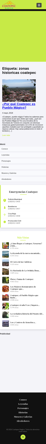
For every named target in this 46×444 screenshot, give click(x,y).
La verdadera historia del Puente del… (27, 314)
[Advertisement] (23, 36)
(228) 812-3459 (14, 223)
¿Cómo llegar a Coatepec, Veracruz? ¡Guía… (26, 244)
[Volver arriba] (23, 437)
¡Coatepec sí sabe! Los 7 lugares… (25, 305)
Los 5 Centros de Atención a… (23, 322)
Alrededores (6, 179)
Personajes (6, 161)
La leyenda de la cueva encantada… (25, 253)
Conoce (5, 149)
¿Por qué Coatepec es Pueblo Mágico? (18, 105)
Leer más (6, 135)
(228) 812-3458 (14, 216)
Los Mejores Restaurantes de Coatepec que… (23, 288)
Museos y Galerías (9, 173)
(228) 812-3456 (14, 201)
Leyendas (5, 155)
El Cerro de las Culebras (21, 262)
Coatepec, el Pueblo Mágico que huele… (24, 296)
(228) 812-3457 (14, 209)
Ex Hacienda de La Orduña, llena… (25, 270)
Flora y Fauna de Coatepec (21, 279)
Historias (5, 167)
